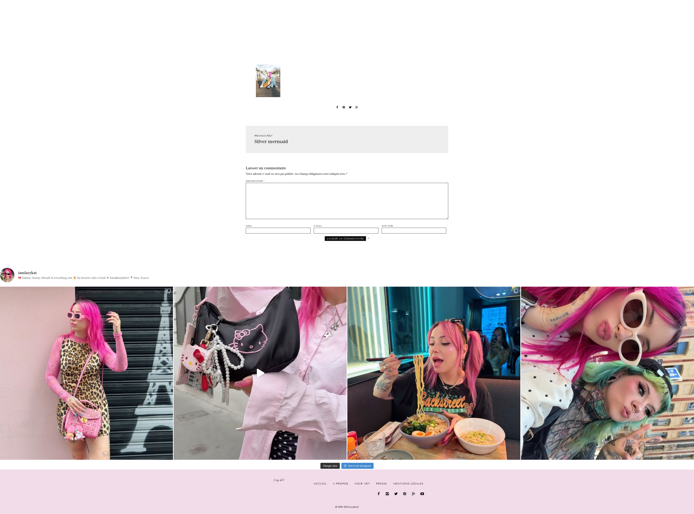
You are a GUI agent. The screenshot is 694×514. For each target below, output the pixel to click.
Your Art (362, 483)
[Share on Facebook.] (337, 108)
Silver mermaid (271, 141)
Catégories (36, 2)
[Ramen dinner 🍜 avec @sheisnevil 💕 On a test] (433, 373)
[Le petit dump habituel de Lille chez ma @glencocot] (607, 373)
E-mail (318, 226)
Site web (387, 226)
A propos (340, 483)
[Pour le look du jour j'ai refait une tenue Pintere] (260, 373)
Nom (249, 226)
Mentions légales (408, 483)
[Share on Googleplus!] (357, 108)
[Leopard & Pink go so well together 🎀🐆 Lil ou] (86, 373)
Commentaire (255, 181)
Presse (671, 2)
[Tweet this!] (350, 108)
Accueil (13, 2)
